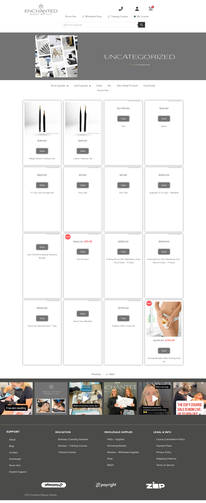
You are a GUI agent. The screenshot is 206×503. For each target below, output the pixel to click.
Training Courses (67, 452)
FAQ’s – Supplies (115, 439)
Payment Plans (164, 445)
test (123, 126)
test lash (82, 193)
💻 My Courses (141, 17)
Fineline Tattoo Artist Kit (123, 326)
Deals (99, 86)
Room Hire (70, 17)
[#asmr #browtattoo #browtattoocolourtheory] (85, 398)
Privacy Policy (163, 452)
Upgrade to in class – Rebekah (164, 193)
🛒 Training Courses (117, 17)
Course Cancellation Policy (170, 439)
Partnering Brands (116, 445)
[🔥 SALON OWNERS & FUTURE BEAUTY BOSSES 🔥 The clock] (189, 398)
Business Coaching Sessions (73, 439)
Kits (109, 86)
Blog (11, 446)
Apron (164, 126)
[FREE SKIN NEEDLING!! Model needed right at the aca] (16, 398)
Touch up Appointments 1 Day (42, 326)
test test (123, 193)
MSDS (110, 465)
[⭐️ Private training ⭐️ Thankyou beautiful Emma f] (120, 398)
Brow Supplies (58, 86)
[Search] (141, 25)
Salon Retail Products (127, 86)
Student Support (18, 471)
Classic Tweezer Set (82, 159)
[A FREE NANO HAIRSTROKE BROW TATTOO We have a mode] (51, 398)
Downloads (149, 86)
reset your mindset (82, 321)
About (12, 439)
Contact (13, 452)
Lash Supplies (81, 86)
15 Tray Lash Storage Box (42, 193)
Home (132, 65)
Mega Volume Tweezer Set (42, 159)
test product (83, 259)
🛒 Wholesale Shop (92, 17)
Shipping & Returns (166, 458)
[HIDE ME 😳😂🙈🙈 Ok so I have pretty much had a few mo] (155, 398)
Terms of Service (165, 465)
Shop (110, 458)
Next (111, 374)
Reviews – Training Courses (72, 445)
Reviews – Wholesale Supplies (123, 452)
